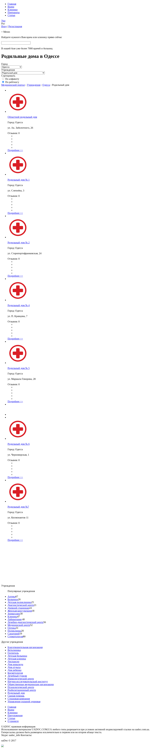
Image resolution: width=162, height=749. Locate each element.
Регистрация (15, 26)
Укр (3, 20)
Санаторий (13, 633)
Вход (4, 26)
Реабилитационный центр (22, 690)
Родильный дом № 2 (19, 242)
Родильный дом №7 (18, 506)
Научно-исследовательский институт (28, 681)
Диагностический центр (21, 605)
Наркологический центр (21, 678)
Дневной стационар (18, 608)
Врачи (11, 6)
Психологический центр (21, 687)
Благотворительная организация (25, 647)
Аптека (12, 596)
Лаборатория (15, 619)
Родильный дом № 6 (19, 444)
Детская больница (17, 655)
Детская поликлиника (19, 602)
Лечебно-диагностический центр (25, 622)
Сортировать (8, 75)
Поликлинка (14, 630)
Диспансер (13, 661)
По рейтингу (12, 82)
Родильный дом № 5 (19, 368)
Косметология (15, 673)
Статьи (11, 15)
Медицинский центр (19, 625)
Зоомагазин (14, 613)
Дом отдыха (14, 667)
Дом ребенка (14, 670)
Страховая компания (19, 698)
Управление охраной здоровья (24, 701)
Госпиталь (13, 653)
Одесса (46, 85)
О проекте (13, 721)
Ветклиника (14, 650)
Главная (12, 4)
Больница (13, 599)
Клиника (12, 616)
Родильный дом (16, 693)
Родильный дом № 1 (19, 179)
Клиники (13, 9)
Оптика (12, 628)
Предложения (15, 715)
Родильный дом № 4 (19, 305)
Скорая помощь (16, 695)
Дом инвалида (15, 664)
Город (4, 64)
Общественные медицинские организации (31, 684)
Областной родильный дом (22, 117)
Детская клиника (17, 658)
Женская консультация (20, 610)
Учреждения (8, 70)
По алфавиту (12, 79)
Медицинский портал (13, 85)
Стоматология (15, 636)
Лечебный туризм (17, 675)
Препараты (14, 12)
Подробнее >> (15, 150)
